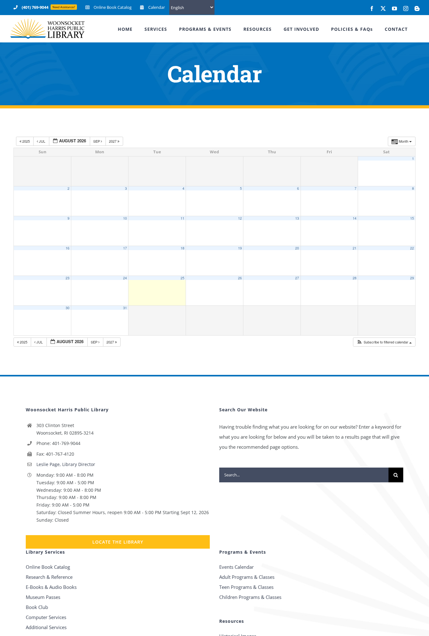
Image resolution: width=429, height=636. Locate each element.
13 (297, 218)
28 (354, 278)
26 (240, 278)
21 (354, 248)
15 (412, 218)
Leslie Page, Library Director (65, 464)
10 (125, 218)
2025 (26, 141)
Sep (97, 141)
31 (125, 307)
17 (125, 248)
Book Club (37, 607)
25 (182, 278)
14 (354, 218)
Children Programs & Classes (250, 597)
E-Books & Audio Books (51, 587)
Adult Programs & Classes (246, 577)
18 (182, 248)
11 (182, 218)
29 (412, 278)
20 (297, 248)
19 (240, 248)
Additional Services (46, 627)
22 (412, 248)
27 (297, 278)
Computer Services (46, 617)
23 (67, 278)
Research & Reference (49, 577)
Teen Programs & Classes (246, 587)
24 (125, 278)
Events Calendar (236, 567)
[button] (384, 342)
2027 (113, 141)
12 (240, 218)
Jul (42, 141)
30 (67, 307)
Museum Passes (43, 597)
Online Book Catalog (48, 567)
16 (67, 248)
